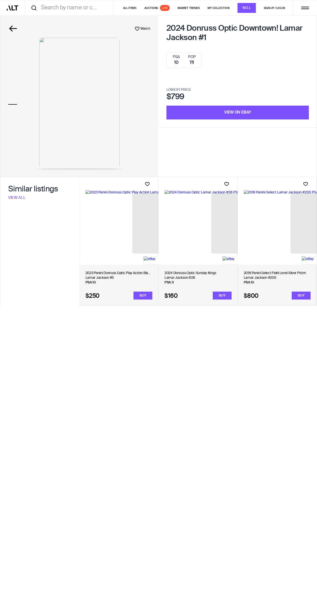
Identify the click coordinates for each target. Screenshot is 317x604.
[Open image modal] (79, 103)
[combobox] (71, 7)
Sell (246, 8)
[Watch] (147, 184)
